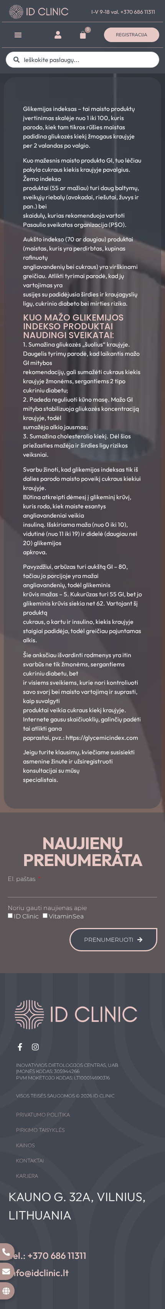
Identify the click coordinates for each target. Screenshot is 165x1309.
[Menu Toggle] (18, 35)
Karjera (27, 1175)
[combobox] (82, 60)
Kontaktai (30, 1160)
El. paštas (22, 879)
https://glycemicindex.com (102, 737)
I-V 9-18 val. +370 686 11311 (123, 11)
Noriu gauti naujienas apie (47, 908)
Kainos (25, 1145)
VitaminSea (66, 916)
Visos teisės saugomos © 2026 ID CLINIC (65, 1096)
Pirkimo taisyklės (40, 1130)
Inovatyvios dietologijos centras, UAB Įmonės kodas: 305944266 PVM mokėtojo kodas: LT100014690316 (67, 1071)
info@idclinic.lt (38, 1272)
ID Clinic (26, 916)
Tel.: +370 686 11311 (47, 1255)
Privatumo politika (43, 1114)
